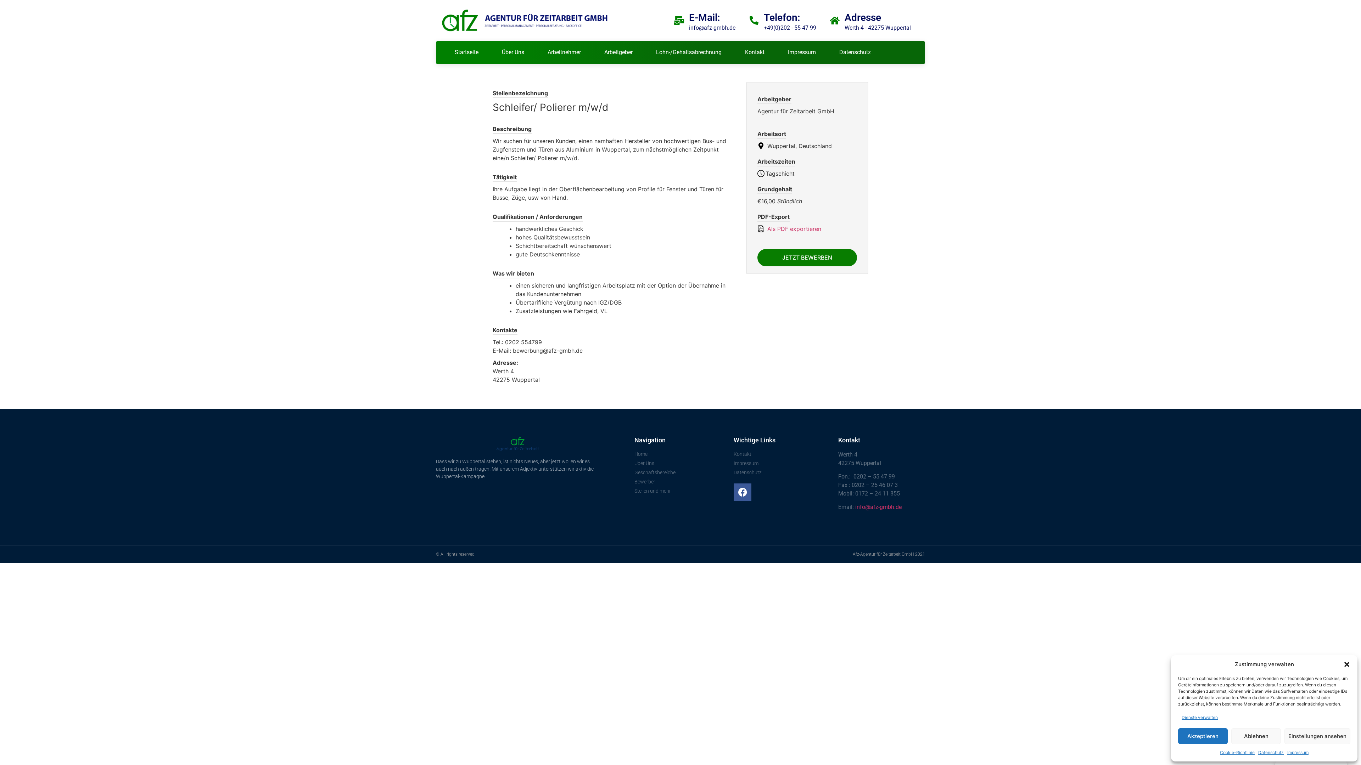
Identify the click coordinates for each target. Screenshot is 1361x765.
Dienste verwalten (1200, 717)
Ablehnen (1256, 736)
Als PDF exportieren (793, 228)
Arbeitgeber (618, 52)
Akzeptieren (1203, 736)
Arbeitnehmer (564, 52)
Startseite (466, 52)
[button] (1346, 664)
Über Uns (513, 52)
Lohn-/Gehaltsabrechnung (689, 52)
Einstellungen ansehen (1317, 736)
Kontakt (754, 52)
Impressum (1298, 752)
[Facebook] (742, 492)
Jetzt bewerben (807, 257)
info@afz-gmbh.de (878, 507)
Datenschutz (1271, 752)
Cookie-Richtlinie (1237, 752)
